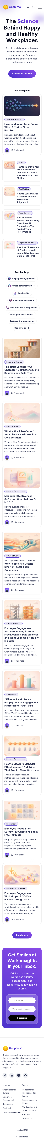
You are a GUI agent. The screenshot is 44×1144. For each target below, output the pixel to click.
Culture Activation (13, 623)
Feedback (6, 1108)
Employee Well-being (23, 300)
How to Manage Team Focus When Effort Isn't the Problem (21, 127)
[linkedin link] (11, 1075)
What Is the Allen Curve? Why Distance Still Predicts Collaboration (20, 434)
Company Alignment (14, 119)
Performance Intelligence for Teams (29, 1093)
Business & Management (22, 321)
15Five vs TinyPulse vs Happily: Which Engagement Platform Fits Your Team (21, 702)
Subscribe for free (22, 73)
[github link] (25, 1075)
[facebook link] (4, 1075)
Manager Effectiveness (21, 314)
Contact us (27, 1118)
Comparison (11, 695)
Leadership (23, 293)
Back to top (23, 1137)
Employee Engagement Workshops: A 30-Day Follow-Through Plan (18, 896)
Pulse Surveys (24, 213)
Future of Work (12, 556)
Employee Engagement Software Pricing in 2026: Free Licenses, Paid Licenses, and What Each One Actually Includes (21, 634)
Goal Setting (24, 189)
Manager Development (15, 491)
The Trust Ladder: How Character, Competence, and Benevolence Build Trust (21, 369)
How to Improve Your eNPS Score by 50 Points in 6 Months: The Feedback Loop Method (28, 173)
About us (26, 1114)
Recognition (11, 824)
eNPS (21, 162)
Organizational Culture (23, 286)
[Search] (28, 7)
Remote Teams (12, 426)
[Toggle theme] (33, 7)
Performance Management (23, 307)
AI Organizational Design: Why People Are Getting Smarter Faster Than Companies (19, 565)
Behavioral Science (14, 362)
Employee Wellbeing (27, 243)
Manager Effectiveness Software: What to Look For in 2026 (21, 499)
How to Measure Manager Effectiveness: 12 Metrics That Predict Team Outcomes (21, 767)
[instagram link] (18, 1075)
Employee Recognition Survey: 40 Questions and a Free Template (21, 831)
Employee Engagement (23, 278)
